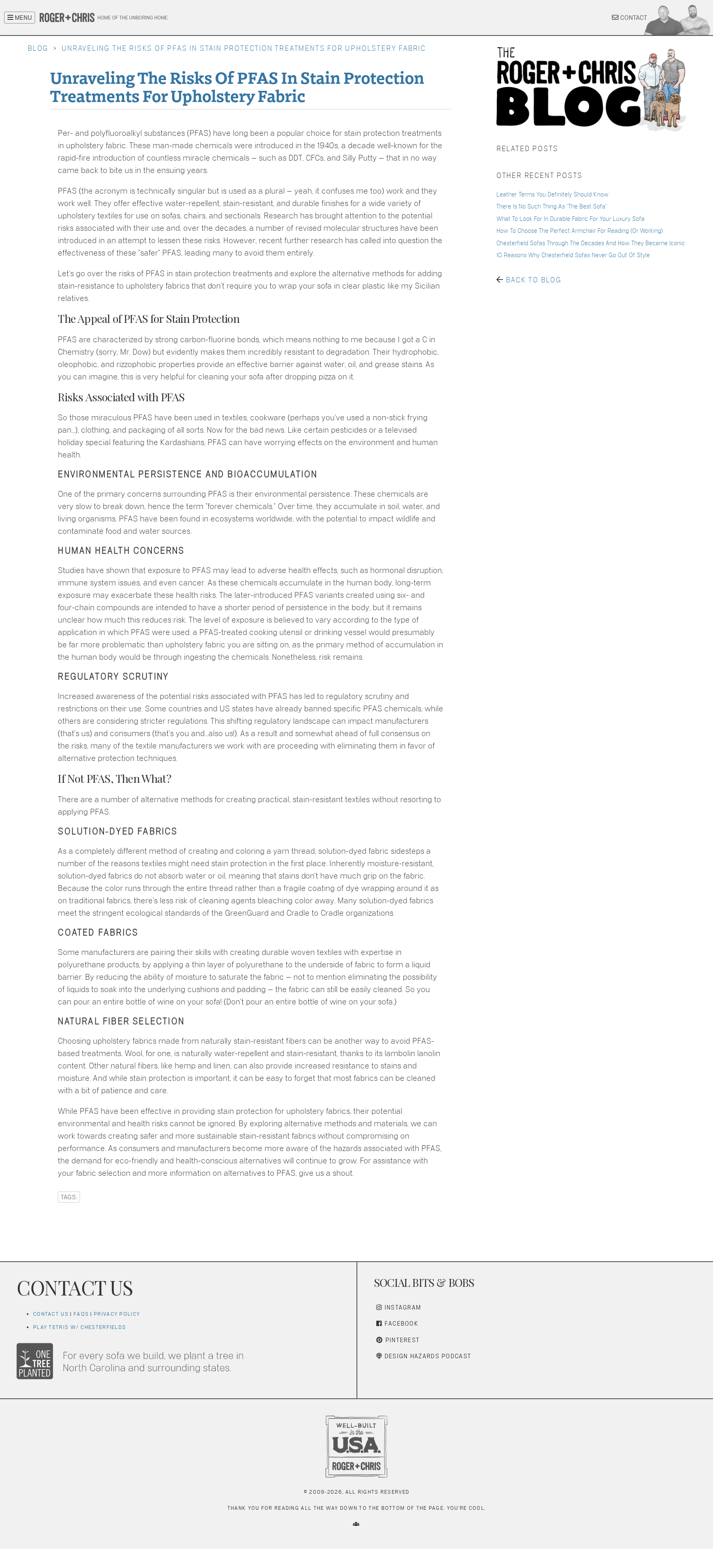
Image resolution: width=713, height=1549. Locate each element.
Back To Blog (534, 279)
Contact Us (50, 1314)
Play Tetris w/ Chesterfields (79, 1327)
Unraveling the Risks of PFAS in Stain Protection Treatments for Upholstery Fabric (243, 48)
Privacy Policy (117, 1314)
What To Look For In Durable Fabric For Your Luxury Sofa (570, 218)
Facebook (400, 1323)
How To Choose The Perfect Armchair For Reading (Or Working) (579, 230)
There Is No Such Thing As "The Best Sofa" (551, 206)
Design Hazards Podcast (426, 1356)
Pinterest (401, 1339)
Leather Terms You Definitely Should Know (552, 194)
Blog (38, 48)
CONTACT (633, 17)
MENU (22, 17)
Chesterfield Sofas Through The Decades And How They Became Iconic (590, 242)
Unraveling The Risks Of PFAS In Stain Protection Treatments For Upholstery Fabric (237, 86)
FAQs (81, 1314)
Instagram (401, 1307)
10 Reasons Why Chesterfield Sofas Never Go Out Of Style (573, 254)
